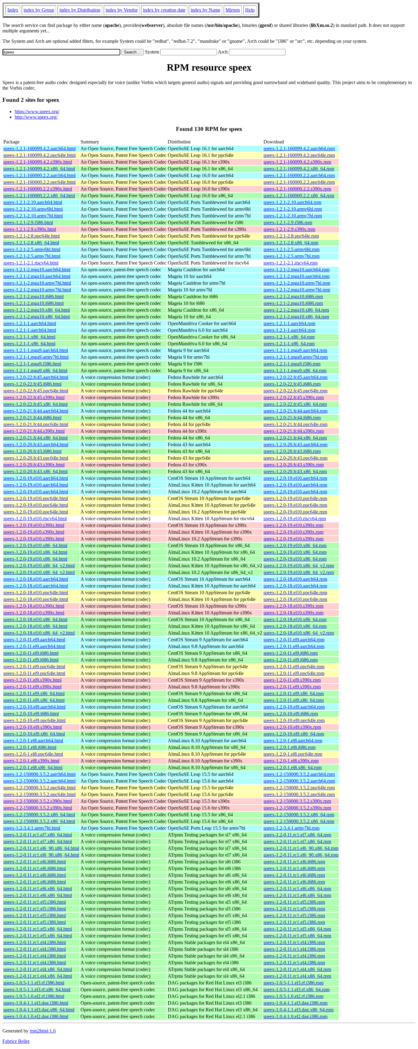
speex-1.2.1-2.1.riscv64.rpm (290, 262)
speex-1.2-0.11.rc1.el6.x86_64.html (37, 888)
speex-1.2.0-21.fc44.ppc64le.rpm (295, 424)
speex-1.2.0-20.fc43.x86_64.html (35, 471)
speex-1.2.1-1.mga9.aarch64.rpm (295, 350)
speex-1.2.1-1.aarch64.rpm (289, 323)
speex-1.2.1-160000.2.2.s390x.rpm (297, 188)
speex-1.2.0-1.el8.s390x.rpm (291, 760)
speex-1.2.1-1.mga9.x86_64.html (35, 370)
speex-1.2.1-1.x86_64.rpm (289, 336)
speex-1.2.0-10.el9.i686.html (31, 713)
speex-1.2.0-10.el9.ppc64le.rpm (294, 720)
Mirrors (233, 10)
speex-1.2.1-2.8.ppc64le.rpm (291, 236)
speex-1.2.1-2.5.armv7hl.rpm (291, 256)
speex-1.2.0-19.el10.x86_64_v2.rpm (298, 565)
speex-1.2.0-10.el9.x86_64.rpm (293, 733)
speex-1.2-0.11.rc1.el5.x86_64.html (37, 929)
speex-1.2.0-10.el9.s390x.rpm (292, 727)
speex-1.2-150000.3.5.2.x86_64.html (39, 814)
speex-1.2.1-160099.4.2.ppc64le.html (39, 155)
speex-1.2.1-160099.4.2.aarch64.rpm (299, 148)
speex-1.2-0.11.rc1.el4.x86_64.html (37, 969)
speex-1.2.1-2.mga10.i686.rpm (293, 296)
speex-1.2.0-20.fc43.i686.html (32, 451)
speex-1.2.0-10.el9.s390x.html (32, 727)
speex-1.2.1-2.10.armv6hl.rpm (292, 209)
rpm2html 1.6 (43, 1030)
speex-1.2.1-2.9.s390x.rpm (289, 229)
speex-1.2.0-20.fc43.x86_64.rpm (295, 471)
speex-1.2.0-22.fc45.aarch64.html (35, 377)
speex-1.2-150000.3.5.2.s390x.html (37, 801)
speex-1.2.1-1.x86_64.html (29, 336)
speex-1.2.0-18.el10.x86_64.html (35, 619)
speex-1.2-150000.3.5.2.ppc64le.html (39, 787)
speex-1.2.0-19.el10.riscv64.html (35, 518)
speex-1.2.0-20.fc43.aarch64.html (35, 444)
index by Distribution (79, 10)
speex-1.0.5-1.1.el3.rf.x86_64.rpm (296, 989)
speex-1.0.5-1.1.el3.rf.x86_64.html (36, 989)
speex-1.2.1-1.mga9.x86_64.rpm (295, 370)
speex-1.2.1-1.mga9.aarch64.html (35, 350)
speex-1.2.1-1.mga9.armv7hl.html (36, 357)
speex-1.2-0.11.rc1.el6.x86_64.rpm (297, 888)
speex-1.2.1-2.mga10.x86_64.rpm (296, 310)
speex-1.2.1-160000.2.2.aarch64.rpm (299, 175)
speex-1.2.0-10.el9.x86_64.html (34, 733)
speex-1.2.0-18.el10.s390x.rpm (293, 606)
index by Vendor (122, 10)
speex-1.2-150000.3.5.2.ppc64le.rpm (299, 787)
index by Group (39, 10)
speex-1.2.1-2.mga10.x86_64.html (36, 310)
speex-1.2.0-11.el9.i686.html (30, 653)
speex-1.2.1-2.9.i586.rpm (287, 222)
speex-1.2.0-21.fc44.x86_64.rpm (295, 437)
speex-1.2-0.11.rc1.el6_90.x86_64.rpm (300, 848)
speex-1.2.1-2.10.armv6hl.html (33, 209)
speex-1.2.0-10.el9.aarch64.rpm (294, 707)
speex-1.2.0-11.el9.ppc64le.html (34, 666)
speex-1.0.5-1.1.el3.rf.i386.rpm (293, 982)
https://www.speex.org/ (37, 111)
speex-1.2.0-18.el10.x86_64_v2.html (39, 633)
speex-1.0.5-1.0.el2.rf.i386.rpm (293, 996)
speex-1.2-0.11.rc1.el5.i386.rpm (294, 902)
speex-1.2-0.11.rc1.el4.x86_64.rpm (297, 969)
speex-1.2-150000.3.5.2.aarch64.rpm (299, 774)
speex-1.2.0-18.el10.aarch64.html (35, 579)
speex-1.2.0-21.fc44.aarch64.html (35, 410)
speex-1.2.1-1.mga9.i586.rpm (291, 363)
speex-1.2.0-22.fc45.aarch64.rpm (295, 377)
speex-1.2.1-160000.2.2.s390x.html (37, 188)
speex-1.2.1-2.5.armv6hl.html (31, 249)
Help (250, 10)
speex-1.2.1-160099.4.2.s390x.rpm (297, 162)
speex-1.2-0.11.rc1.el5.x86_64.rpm (297, 929)
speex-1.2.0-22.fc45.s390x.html (34, 397)
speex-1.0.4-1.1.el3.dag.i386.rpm (295, 1003)
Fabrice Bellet (15, 1041)
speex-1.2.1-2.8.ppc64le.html (31, 236)
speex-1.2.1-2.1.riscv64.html (30, 262)
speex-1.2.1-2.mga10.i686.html (33, 296)
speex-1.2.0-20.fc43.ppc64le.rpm (295, 458)
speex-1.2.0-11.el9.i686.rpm (290, 653)
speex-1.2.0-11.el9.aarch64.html (34, 639)
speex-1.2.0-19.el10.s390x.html (33, 525)
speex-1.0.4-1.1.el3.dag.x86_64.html (38, 1009)
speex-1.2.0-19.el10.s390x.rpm (293, 525)
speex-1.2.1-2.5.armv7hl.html (31, 256)
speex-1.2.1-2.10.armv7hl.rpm (292, 215)
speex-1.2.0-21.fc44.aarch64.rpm (295, 410)
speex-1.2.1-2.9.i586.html (28, 222)
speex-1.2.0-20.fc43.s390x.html (34, 464)
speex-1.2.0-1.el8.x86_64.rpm (292, 767)
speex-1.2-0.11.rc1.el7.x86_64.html (37, 834)
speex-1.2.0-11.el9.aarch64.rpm (293, 639)
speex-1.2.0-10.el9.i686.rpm (290, 713)
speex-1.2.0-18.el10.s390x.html (33, 606)
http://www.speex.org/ (36, 117)
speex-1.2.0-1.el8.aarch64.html (33, 740)
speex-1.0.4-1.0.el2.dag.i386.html (35, 1016)
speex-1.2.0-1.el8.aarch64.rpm (292, 740)
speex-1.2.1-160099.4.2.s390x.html (37, 162)
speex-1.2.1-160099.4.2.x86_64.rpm (298, 168)
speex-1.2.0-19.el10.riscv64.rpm (294, 518)
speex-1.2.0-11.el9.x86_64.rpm (293, 693)
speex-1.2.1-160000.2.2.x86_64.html (39, 195)
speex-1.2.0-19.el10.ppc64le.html (35, 498)
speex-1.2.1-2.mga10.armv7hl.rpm (296, 283)
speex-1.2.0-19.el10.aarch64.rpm (295, 478)
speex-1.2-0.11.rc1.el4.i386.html (34, 942)
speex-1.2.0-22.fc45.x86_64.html (35, 404)
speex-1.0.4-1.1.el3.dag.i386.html (35, 1003)
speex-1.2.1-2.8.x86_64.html (31, 242)
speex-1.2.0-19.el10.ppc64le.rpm (295, 498)
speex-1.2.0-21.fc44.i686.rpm (292, 417)
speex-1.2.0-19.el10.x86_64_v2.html (39, 565)
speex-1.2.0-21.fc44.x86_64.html (35, 437)
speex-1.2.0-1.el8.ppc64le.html (33, 754)
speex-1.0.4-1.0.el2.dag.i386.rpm (295, 1016)
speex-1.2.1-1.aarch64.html (29, 323)
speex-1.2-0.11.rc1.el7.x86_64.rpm (297, 834)
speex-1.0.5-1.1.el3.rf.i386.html (33, 982)
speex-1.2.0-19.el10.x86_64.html (35, 545)
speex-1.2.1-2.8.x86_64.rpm (290, 242)
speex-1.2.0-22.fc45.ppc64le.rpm (295, 390)
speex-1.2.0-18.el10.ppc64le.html (35, 592)
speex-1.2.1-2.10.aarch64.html (32, 202)
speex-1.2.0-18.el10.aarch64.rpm (295, 579)
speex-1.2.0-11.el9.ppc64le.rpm (293, 666)
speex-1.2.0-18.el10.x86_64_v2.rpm (298, 633)
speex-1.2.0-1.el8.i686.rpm (289, 747)
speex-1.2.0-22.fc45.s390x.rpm (293, 397)
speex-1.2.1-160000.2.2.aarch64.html (39, 175)
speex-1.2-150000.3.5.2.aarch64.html (39, 774)
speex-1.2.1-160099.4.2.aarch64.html (39, 148)
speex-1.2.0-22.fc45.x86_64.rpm (295, 404)
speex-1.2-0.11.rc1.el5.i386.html (34, 902)
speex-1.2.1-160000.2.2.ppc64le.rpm (299, 182)
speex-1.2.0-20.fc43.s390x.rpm (293, 464)
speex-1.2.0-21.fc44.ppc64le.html (35, 424)
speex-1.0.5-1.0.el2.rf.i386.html (33, 996)
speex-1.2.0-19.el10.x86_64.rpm (295, 545)
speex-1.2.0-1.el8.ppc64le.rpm (292, 754)
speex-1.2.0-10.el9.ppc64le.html (34, 720)
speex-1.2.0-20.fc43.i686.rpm (292, 451)
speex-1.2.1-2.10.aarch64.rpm (292, 202)
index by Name (205, 10)
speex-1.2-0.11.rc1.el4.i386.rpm (294, 942)
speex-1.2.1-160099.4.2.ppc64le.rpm (299, 155)
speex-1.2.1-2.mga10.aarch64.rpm (296, 269)
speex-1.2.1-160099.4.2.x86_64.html (39, 168)
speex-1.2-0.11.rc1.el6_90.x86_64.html (41, 848)
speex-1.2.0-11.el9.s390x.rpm (292, 680)
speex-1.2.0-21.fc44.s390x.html (34, 431)
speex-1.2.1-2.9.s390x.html (29, 229)
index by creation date (164, 10)
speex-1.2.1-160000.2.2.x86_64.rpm (298, 195)
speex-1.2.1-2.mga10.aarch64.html (36, 269)
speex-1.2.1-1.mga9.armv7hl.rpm (295, 357)
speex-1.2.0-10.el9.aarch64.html (34, 707)
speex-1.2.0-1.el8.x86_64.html (32, 767)
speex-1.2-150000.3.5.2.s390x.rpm (297, 801)
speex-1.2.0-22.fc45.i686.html (32, 384)
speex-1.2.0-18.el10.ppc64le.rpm (295, 592)
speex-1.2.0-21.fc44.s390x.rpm (293, 431)
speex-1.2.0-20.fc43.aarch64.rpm (295, 444)
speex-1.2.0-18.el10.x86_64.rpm (295, 619)
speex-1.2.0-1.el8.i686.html (29, 747)
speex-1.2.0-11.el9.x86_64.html (34, 693)
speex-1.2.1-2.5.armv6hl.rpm (291, 249)
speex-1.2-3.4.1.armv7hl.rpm (291, 828)
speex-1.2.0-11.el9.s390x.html (32, 680)
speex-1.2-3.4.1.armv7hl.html (31, 828)
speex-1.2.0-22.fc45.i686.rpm (292, 384)
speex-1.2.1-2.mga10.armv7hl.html (37, 283)
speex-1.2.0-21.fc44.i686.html (32, 417)
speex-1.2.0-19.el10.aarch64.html (35, 478)
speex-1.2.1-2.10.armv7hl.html (33, 215)
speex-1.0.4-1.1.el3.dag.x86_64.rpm (298, 1009)
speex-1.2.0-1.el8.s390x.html (31, 760)
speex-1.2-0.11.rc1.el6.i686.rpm (294, 861)
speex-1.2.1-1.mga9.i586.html (32, 363)
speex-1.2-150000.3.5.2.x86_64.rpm (298, 814)
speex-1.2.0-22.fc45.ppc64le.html (35, 390)
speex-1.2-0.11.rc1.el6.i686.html (34, 861)
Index (12, 10)
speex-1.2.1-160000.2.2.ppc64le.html (39, 182)
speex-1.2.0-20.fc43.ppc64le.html (35, 458)
